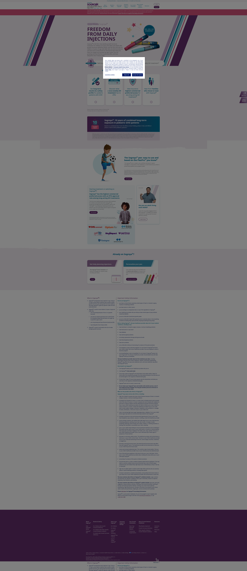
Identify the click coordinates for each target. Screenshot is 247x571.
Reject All (126, 75)
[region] (124, 68)
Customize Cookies (110, 74)
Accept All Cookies (137, 75)
